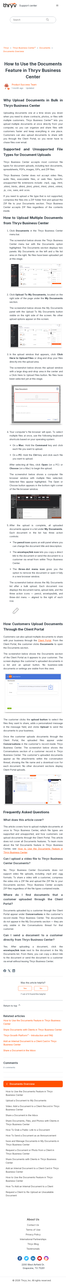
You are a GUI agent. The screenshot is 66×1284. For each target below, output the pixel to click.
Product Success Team (24, 84)
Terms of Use (33, 1229)
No (41, 988)
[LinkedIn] (13, 970)
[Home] (10, 5)
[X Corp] (9, 970)
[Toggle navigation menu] (57, 5)
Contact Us (33, 1224)
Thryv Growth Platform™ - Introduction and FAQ (28, 1035)
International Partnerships (33, 1239)
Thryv (6, 48)
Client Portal (44, 640)
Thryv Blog (33, 1244)
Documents (44, 48)
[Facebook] (4, 970)
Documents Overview (13, 51)
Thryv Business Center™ (24, 48)
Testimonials (33, 1248)
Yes (25, 988)
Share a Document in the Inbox (19, 1050)
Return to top (10, 1005)
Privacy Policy (33, 1234)
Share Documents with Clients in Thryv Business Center (32, 1029)
